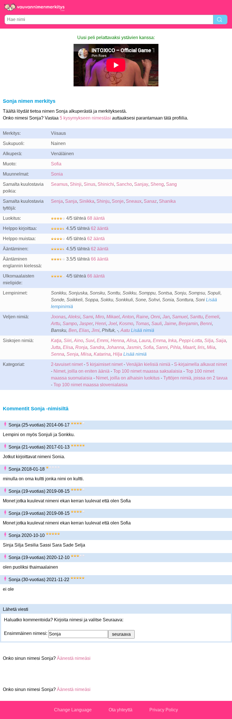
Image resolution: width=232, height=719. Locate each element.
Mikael (113, 316)
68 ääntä (96, 218)
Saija (221, 340)
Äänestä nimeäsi (74, 658)
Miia (211, 347)
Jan (166, 316)
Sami (88, 316)
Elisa (68, 347)
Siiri (68, 340)
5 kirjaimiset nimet (104, 364)
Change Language (73, 709)
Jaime (170, 323)
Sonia (57, 174)
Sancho (124, 184)
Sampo (70, 323)
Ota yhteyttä (120, 709)
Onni (155, 316)
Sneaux (133, 201)
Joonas (58, 316)
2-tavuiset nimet (67, 364)
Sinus (89, 184)
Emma (159, 340)
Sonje (118, 201)
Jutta (56, 347)
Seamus (59, 184)
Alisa (131, 340)
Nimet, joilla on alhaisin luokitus (128, 377)
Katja (56, 340)
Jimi (95, 330)
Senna (57, 354)
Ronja (81, 347)
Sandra (97, 347)
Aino (78, 340)
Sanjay (141, 184)
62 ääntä (99, 228)
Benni (206, 323)
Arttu (55, 323)
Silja (208, 340)
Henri (100, 323)
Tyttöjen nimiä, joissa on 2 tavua (195, 377)
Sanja (71, 201)
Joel (112, 323)
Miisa (86, 354)
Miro (99, 316)
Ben (72, 330)
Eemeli (212, 316)
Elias (84, 330)
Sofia (56, 163)
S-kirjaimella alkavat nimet (200, 364)
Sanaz (150, 201)
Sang (171, 184)
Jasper (86, 323)
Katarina (102, 354)
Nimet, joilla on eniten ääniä (81, 371)
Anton (128, 316)
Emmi (102, 340)
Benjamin (188, 323)
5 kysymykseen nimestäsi (85, 118)
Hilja (117, 354)
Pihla (175, 347)
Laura (145, 340)
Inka (172, 340)
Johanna (115, 347)
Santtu (196, 316)
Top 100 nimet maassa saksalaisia (148, 371)
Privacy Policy (163, 709)
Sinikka (86, 201)
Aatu (125, 330)
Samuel (180, 316)
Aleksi (74, 316)
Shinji (75, 184)
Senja (57, 201)
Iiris (201, 347)
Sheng (157, 184)
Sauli (156, 323)
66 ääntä (99, 259)
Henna (117, 340)
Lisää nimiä (142, 330)
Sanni (162, 347)
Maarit (189, 347)
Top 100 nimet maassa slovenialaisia (90, 384)
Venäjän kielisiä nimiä (148, 364)
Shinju (102, 201)
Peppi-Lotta (190, 340)
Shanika (167, 201)
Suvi (89, 340)
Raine (142, 316)
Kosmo (126, 323)
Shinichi (106, 184)
